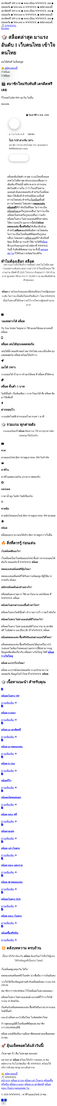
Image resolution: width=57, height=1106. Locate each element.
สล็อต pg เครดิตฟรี (34, 1084)
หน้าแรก (5, 1080)
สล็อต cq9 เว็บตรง (34, 1080)
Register (5, 28)
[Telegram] (2, 1100)
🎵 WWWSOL (8, 25)
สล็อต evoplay (17, 1084)
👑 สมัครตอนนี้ (9, 68)
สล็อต (44, 242)
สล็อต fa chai (17, 1080)
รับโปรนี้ (20, 158)
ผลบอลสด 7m (22, 1088)
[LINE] (5, 1100)
